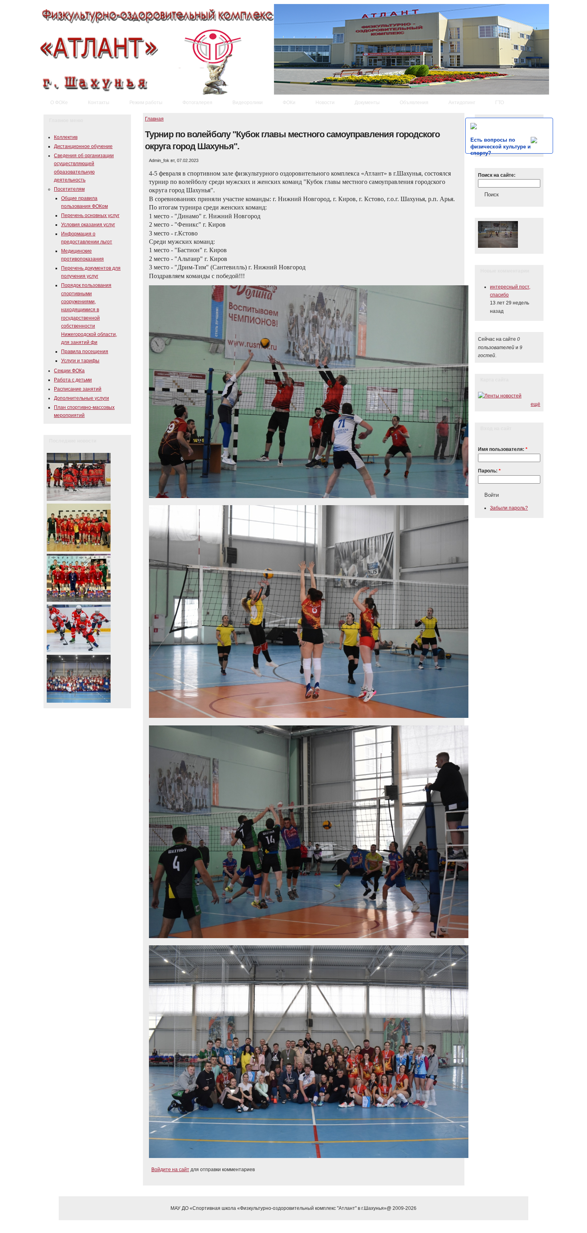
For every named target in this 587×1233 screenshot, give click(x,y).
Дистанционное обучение (83, 146)
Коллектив (65, 137)
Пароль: (489, 471)
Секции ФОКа (69, 370)
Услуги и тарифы (80, 361)
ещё (535, 404)
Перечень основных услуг (90, 215)
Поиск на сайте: (497, 175)
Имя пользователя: (503, 449)
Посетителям (69, 189)
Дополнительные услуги (81, 398)
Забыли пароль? (509, 508)
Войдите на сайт (170, 1169)
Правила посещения (84, 351)
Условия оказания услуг (88, 224)
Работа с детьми (73, 380)
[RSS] (46, 1196)
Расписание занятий (77, 389)
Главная (154, 119)
